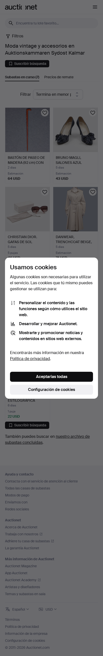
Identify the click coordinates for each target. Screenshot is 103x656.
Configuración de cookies (51, 389)
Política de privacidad (30, 358)
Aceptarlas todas (51, 376)
